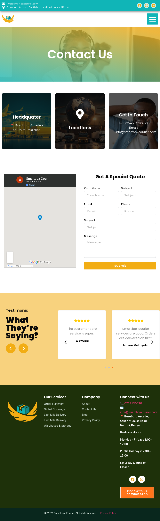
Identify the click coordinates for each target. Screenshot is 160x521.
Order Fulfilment (54, 403)
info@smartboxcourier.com (138, 412)
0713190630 (133, 403)
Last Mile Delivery (55, 414)
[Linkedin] (153, 5)
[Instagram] (146, 5)
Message (90, 236)
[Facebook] (139, 5)
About (86, 403)
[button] (152, 19)
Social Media (133, 114)
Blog (85, 414)
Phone (126, 204)
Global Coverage (54, 409)
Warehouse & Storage (57, 425)
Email (88, 204)
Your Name (92, 188)
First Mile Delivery (55, 420)
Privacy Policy (91, 420)
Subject (126, 188)
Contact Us (89, 409)
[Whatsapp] (141, 479)
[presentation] (66, 342)
